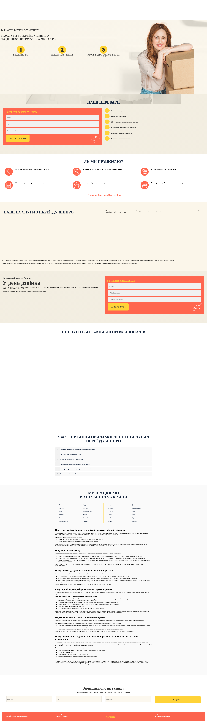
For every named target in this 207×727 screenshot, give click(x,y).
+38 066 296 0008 (110, 717)
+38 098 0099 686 (110, 716)
